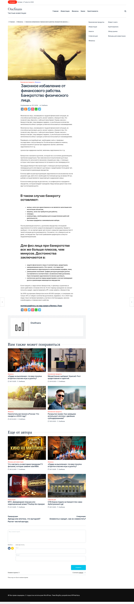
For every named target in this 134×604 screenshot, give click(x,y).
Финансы (75, 11)
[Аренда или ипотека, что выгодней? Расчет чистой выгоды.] (2, 302)
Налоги (91, 31)
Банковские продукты (27, 82)
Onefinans (15, 9)
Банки (83, 11)
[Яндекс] (12, 548)
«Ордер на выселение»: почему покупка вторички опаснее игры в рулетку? (25, 377)
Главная (55, 11)
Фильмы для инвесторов (15, 462)
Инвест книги (112, 22)
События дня (52, 499)
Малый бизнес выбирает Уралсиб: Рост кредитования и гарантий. (64, 377)
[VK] (9, 548)
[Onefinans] (20, 327)
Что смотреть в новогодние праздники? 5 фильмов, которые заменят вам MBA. (25, 465)
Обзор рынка (112, 31)
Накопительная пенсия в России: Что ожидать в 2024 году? (23, 415)
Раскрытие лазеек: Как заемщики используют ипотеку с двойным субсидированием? (62, 416)
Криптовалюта (92, 11)
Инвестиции (65, 11)
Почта (18, 555)
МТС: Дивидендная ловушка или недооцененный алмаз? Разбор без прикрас (26, 503)
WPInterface (75, 595)
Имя (17, 547)
